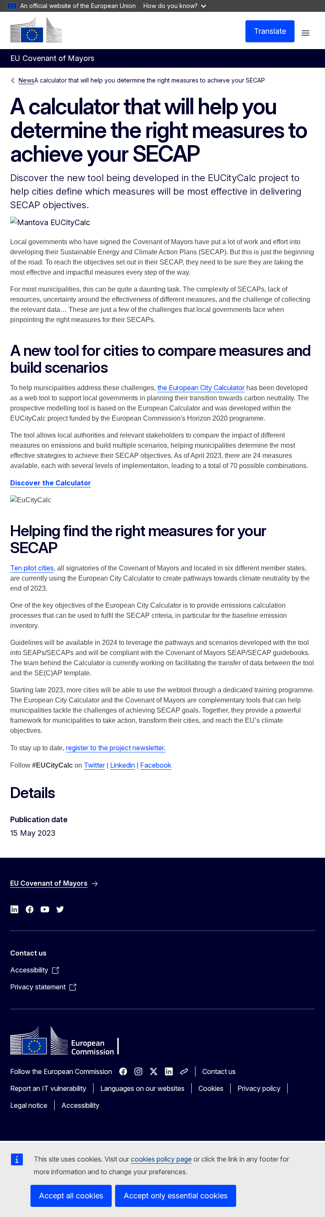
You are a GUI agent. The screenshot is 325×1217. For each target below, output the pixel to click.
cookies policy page (161, 1159)
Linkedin (122, 765)
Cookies (210, 1088)
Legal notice (28, 1105)
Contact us (219, 1071)
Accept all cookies (71, 1195)
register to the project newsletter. (115, 747)
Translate (270, 31)
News (26, 80)
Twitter (94, 765)
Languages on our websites (142, 1088)
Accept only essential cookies (176, 1195)
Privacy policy (259, 1088)
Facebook (155, 765)
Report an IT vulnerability (48, 1088)
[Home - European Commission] (36, 29)
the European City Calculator (201, 387)
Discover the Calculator (50, 483)
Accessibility (80, 1105)
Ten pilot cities (32, 568)
